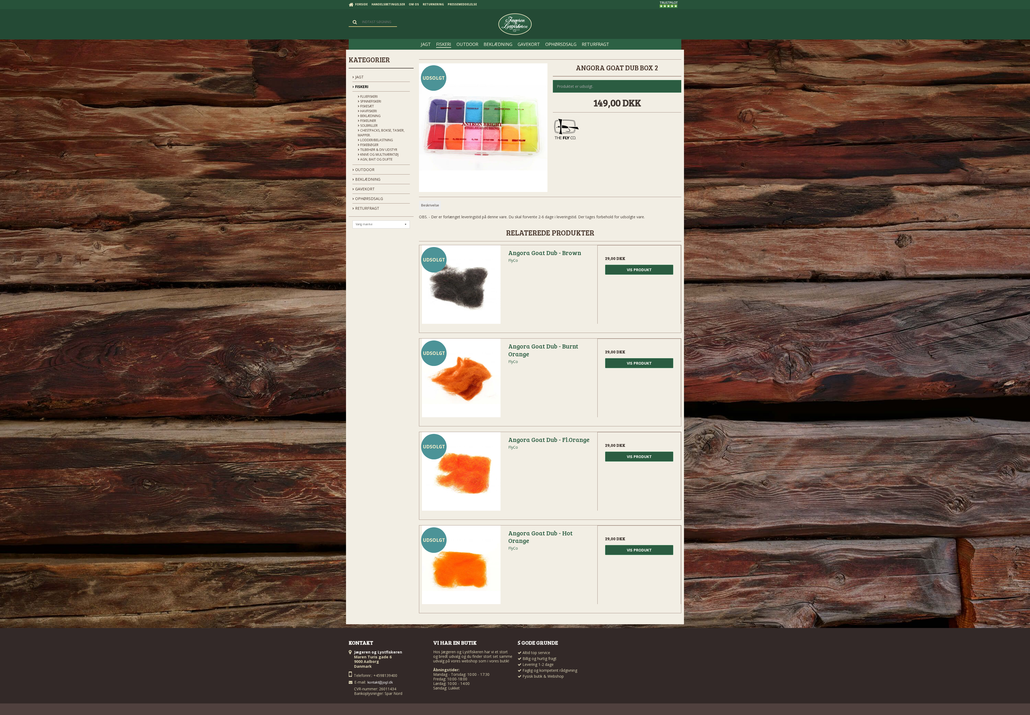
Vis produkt (639, 269)
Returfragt (366, 208)
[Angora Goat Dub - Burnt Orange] (461, 380)
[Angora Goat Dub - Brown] (461, 287)
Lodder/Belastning (376, 140)
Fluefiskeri (368, 96)
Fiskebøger (368, 145)
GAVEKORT (364, 188)
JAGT (359, 76)
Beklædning (370, 116)
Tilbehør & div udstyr (378, 149)
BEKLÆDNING (367, 179)
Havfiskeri (368, 111)
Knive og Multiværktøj (379, 154)
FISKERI (361, 86)
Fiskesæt (366, 106)
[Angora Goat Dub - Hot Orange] (461, 567)
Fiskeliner (367, 120)
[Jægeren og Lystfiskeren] (515, 24)
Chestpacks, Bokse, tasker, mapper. (381, 132)
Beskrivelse (430, 205)
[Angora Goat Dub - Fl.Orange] (461, 474)
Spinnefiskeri (370, 101)
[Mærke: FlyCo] (566, 129)
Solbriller (368, 125)
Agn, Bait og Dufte (375, 159)
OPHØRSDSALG (368, 198)
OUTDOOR (364, 169)
